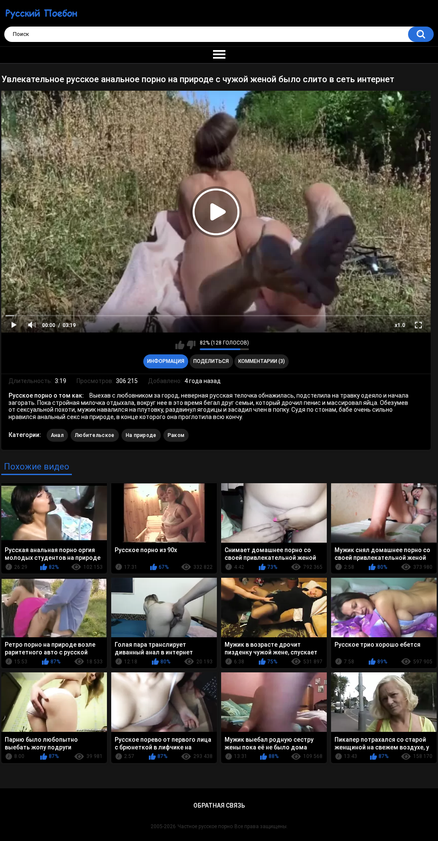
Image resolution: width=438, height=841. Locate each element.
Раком (176, 435)
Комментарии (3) (261, 361)
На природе (141, 435)
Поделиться (211, 361)
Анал (57, 435)
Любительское (95, 435)
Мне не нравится (190, 345)
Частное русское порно (205, 826)
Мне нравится (179, 345)
